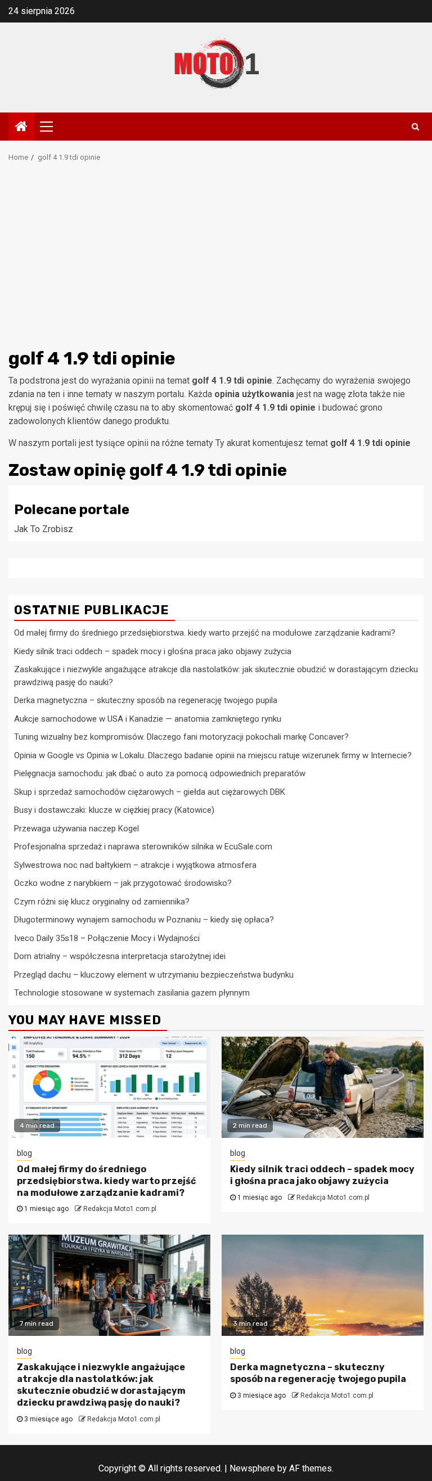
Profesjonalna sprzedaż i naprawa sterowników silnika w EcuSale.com (143, 846)
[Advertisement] (216, 258)
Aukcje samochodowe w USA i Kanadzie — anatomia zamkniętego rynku (147, 719)
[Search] (415, 126)
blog (24, 1153)
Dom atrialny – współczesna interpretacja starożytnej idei (120, 956)
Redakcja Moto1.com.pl (119, 1209)
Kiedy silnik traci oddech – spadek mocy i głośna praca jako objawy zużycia (152, 651)
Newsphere (252, 1468)
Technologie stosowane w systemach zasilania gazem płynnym (132, 993)
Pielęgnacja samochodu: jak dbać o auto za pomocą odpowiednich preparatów (159, 773)
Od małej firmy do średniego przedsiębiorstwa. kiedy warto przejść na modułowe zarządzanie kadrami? (204, 633)
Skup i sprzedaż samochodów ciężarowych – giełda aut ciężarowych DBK (149, 792)
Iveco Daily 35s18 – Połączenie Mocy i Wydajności (107, 938)
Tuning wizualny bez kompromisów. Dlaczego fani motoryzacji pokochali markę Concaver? (181, 737)
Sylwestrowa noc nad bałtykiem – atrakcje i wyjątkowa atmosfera (135, 865)
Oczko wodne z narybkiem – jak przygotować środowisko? (123, 883)
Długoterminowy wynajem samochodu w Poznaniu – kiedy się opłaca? (144, 920)
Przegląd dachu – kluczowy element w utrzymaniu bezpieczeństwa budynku (154, 975)
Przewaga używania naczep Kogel (76, 828)
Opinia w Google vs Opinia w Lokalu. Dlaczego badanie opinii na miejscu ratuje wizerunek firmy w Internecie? (213, 755)
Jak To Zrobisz (43, 529)
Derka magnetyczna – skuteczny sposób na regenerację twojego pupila (145, 700)
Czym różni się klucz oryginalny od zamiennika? (102, 902)
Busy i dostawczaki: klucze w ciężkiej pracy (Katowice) (114, 810)
